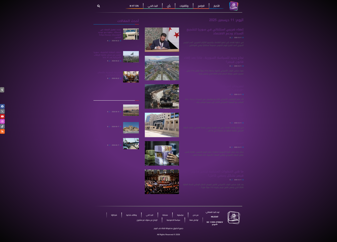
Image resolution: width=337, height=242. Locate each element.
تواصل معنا (193, 220)
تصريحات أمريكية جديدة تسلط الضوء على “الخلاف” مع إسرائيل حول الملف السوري (215, 88)
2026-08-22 (116, 40)
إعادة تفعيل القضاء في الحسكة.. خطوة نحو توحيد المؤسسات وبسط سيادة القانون (109, 33)
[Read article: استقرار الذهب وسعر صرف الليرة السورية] (162, 153)
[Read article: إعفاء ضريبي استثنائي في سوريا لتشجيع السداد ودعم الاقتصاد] (162, 40)
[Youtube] (2, 116)
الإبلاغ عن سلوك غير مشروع (147, 220)
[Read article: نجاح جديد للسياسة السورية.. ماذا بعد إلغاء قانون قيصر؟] (162, 68)
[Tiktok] (2, 126)
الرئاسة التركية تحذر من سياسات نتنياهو (110, 107)
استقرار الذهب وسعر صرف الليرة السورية (214, 143)
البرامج (201, 5)
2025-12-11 (238, 37)
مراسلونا (180, 215)
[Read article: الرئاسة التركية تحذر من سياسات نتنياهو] (131, 110)
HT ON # (134, 5)
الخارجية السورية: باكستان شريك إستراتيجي (109, 74)
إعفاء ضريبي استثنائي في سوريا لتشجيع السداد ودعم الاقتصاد (215, 31)
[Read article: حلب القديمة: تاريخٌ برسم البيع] (131, 127)
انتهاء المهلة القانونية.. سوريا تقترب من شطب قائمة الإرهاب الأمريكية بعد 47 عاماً (107, 55)
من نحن (196, 215)
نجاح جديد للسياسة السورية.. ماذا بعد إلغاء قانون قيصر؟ (214, 60)
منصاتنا (165, 215)
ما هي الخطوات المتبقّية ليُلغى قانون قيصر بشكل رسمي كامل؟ (217, 173)
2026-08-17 (116, 126)
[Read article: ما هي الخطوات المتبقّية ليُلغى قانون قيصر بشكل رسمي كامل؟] (162, 182)
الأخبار (217, 5)
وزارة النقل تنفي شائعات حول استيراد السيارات (107, 140)
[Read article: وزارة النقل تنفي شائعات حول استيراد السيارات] (131, 143)
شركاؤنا (114, 215)
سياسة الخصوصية (173, 220)
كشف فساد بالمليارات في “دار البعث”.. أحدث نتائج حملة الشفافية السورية (216, 117)
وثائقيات (184, 5)
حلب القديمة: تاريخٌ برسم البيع (107, 123)
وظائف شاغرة (131, 215)
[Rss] (2, 131)
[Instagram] (2, 121)
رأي (168, 5)
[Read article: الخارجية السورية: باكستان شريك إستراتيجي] (131, 77)
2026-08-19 (116, 111)
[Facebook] (2, 106)
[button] (98, 6)
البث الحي (153, 5)
